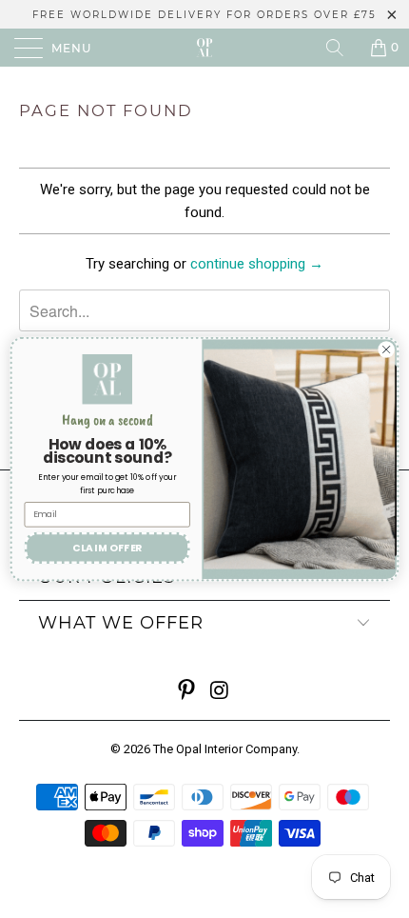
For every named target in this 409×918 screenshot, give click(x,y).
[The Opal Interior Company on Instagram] (220, 691)
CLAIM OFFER (107, 548)
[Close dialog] (386, 349)
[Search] (341, 47)
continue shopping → (256, 263)
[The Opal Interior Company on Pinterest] (187, 691)
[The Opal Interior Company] (205, 48)
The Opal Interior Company (225, 749)
